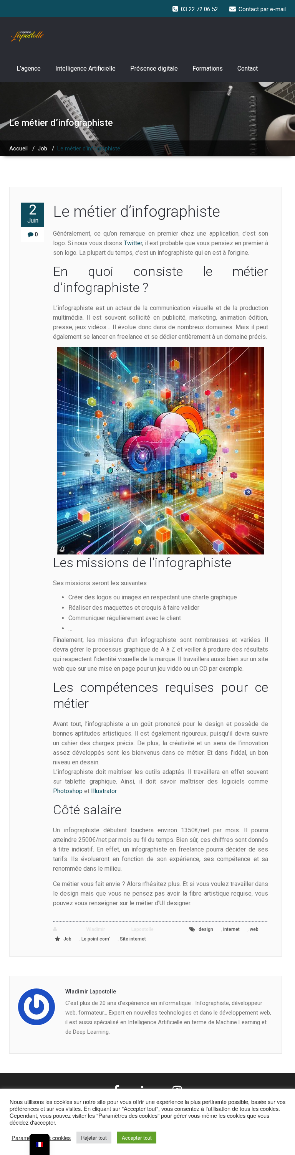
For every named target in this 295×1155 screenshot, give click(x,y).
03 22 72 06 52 (199, 9)
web (254, 929)
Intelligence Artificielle (85, 68)
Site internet (133, 939)
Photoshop (68, 791)
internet (231, 929)
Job (42, 148)
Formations (207, 68)
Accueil (18, 148)
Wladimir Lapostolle (107, 929)
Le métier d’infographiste (136, 212)
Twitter (133, 243)
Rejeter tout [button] (94, 1137)
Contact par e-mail (262, 9)
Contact (247, 68)
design (206, 929)
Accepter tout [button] (137, 1137)
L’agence (29, 68)
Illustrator (103, 791)
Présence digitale (154, 68)
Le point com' (95, 939)
